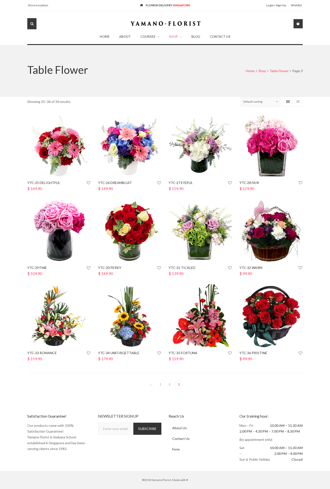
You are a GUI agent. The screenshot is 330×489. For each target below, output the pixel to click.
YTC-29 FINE (37, 268)
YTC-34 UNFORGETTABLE (118, 353)
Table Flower (279, 71)
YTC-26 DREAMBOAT (115, 183)
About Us (179, 428)
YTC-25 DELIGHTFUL (43, 183)
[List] (297, 101)
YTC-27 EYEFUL (181, 183)
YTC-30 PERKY (109, 268)
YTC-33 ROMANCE (42, 353)
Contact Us (181, 438)
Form (176, 449)
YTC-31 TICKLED (182, 268)
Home (250, 71)
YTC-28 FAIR (249, 183)
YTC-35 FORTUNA (183, 353)
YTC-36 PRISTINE (253, 353)
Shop (262, 71)
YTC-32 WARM (250, 268)
